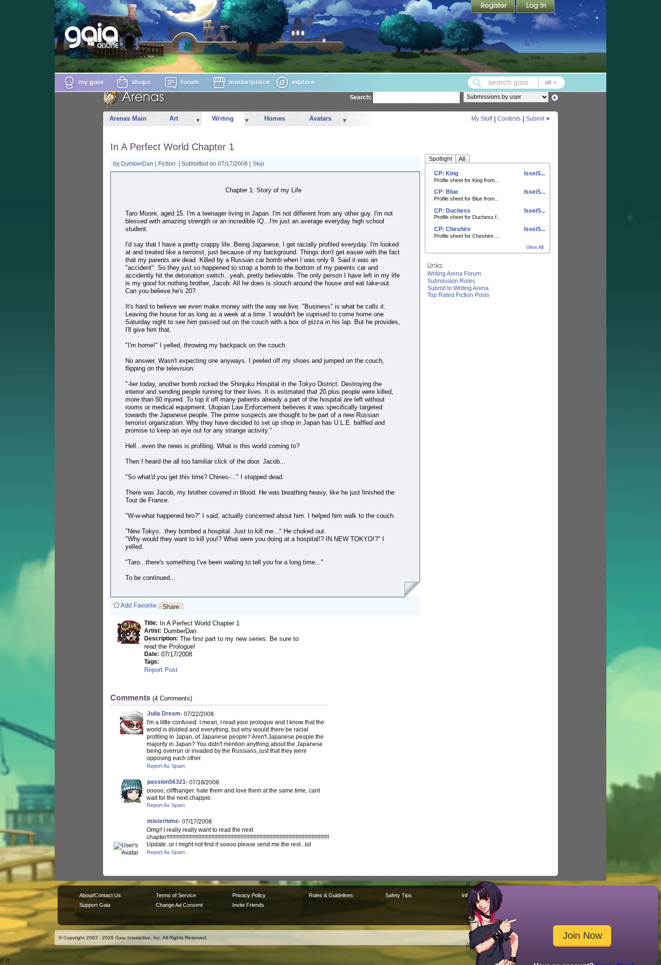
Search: (361, 97)
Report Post (161, 669)
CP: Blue (446, 191)
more (198, 119)
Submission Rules (451, 281)
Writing (223, 118)
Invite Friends (248, 905)
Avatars (320, 118)
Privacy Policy (249, 895)
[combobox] (516, 83)
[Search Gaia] (477, 83)
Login (535, 7)
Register (493, 7)
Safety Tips (398, 895)
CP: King (446, 173)
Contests (509, 118)
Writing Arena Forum (454, 273)
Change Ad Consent (179, 905)
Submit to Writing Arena (458, 288)
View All (534, 247)
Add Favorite (138, 605)
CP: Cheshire (452, 229)
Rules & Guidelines (331, 895)
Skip (258, 163)
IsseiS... (534, 173)
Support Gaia (94, 905)
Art (173, 118)
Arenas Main (128, 118)
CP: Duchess (452, 210)
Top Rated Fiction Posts (458, 295)
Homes (274, 118)
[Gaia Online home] (94, 35)
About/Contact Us (100, 895)
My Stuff (481, 118)
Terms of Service (176, 895)
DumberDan (138, 163)
